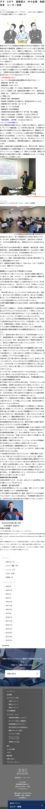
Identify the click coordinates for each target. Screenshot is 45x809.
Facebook (5, 645)
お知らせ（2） (10, 562)
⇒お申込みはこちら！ (8, 77)
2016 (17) (9, 625)
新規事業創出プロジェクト (17, 724)
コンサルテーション (13, 714)
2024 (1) (8, 594)
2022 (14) (9, 602)
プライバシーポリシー (13, 762)
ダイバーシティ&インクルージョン (14, 738)
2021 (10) (9, 605)
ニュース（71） (11, 569)
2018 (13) (9, 617)
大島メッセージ (13, 701)
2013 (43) (9, 636)
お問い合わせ (11, 674)
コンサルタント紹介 (13, 698)
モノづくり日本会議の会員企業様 (12, 80)
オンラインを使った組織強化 (17, 721)
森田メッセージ (13, 707)
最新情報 (9, 756)
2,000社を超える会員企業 (12, 146)
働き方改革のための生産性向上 (18, 727)
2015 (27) (9, 629)
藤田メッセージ (13, 704)
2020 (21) (9, 609)
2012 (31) (9, 640)
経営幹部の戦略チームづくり (17, 718)
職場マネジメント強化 (15, 730)
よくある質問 (11, 749)
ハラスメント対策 (14, 734)
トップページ (11, 691)
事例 (8, 746)
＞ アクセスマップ (22, 789)
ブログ (9, 752)
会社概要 (9, 695)
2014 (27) (9, 633)
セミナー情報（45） (12, 566)
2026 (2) (8, 586)
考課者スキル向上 (14, 742)
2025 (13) (9, 590)
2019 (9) (8, 613)
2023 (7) (8, 598)
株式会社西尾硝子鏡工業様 (17, 250)
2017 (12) (9, 621)
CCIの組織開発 (11, 711)
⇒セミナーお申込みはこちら (35, 196)
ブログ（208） (10, 573)
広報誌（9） (10, 577)
